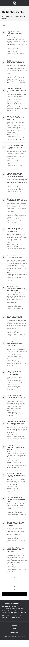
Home (3, 8)
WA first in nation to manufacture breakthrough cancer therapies (15, 343)
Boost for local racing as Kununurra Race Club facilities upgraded (16, 475)
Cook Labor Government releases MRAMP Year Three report (16, 499)
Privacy (14, 628)
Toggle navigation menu (2, 3)
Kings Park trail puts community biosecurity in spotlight (14, 33)
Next (14, 594)
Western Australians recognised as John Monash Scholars (15, 117)
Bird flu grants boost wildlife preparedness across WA (15, 62)
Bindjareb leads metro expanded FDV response (14, 256)
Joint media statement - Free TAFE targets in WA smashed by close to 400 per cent (16, 423)
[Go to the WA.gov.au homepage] (14, 3)
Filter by (3, 26)
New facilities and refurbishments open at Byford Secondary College (16, 288)
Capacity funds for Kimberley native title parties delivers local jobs (16, 523)
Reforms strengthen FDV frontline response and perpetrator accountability (15, 174)
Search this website (26, 3)
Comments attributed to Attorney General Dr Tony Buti (16, 396)
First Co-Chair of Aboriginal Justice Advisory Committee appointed (15, 447)
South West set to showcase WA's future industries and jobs (16, 200)
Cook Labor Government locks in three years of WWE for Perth (16, 147)
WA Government (9, 8)
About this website (14, 632)
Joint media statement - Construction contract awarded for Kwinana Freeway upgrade (16, 90)
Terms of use (14, 625)
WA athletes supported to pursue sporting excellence (15, 317)
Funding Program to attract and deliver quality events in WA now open (15, 230)
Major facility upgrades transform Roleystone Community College (14, 372)
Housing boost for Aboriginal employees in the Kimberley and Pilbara (15, 549)
